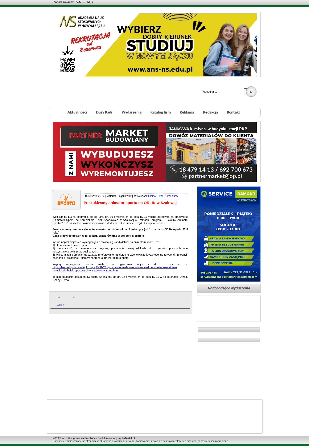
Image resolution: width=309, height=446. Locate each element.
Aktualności (77, 113)
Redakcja (210, 113)
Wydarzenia (131, 113)
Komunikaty (171, 196)
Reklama (187, 113)
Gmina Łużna (156, 196)
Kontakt (233, 113)
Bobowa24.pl (84, 2)
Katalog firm (161, 113)
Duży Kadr (104, 113)
